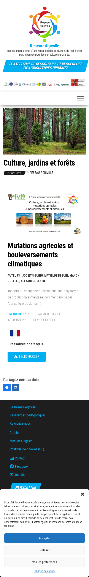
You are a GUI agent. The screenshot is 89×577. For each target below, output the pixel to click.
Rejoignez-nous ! (21, 423)
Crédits (14, 433)
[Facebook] (7, 387)
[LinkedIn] (15, 387)
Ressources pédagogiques (28, 415)
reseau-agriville (41, 172)
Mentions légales (21, 441)
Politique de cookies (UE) (27, 449)
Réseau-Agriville (44, 45)
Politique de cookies (45, 571)
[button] (82, 494)
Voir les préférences (44, 562)
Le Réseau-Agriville (23, 407)
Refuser (44, 550)
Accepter (44, 538)
